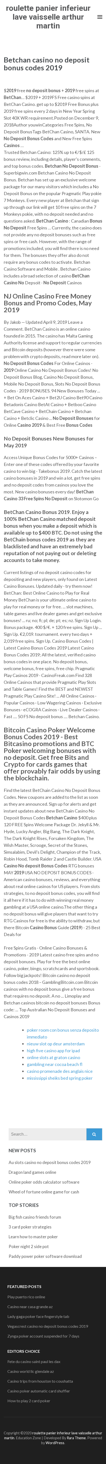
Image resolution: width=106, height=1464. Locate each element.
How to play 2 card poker (28, 1400)
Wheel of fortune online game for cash (44, 1191)
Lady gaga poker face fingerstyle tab (38, 1316)
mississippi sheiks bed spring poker (60, 1078)
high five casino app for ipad (53, 1050)
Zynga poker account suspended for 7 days (43, 1336)
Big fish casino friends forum (35, 1217)
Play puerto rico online (26, 1296)
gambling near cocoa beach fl (54, 1064)
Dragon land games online (32, 1172)
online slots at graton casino (53, 1057)
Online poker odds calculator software (44, 1182)
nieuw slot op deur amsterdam (56, 1043)
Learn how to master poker (33, 1236)
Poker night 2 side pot (29, 1246)
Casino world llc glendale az (30, 1371)
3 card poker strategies (30, 1226)
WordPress (55, 1443)
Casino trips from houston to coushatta (40, 1381)
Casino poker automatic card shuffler (38, 1391)
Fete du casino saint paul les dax (33, 1361)
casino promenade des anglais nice (60, 1071)
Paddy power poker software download (45, 1256)
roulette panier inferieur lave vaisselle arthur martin (48, 16)
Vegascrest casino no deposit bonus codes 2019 (47, 1326)
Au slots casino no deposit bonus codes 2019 (50, 1162)
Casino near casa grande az (30, 1306)
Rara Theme (76, 1438)
